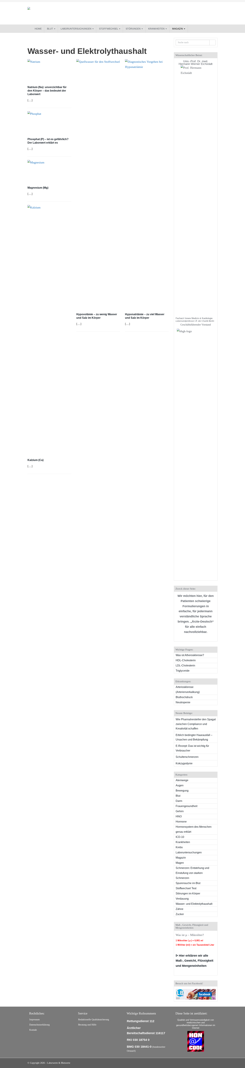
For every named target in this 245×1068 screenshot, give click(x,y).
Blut (50, 28)
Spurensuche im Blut (188, 883)
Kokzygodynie (184, 763)
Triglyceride (183, 670)
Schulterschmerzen (187, 756)
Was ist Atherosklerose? (190, 655)
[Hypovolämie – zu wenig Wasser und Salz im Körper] (98, 184)
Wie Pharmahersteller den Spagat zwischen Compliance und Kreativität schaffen (196, 724)
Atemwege (182, 780)
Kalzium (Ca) (36, 460)
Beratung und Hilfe (87, 1024)
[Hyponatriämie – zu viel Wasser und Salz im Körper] (147, 184)
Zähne (179, 909)
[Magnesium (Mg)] (49, 171)
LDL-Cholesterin (185, 665)
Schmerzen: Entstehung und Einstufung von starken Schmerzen (192, 873)
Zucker (180, 914)
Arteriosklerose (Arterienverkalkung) (188, 689)
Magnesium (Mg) (38, 187)
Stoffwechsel (109, 28)
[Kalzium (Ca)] (49, 330)
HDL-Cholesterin (186, 660)
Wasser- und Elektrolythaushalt (194, 903)
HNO (179, 816)
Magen (180, 862)
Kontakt (33, 1030)
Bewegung (182, 790)
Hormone (181, 821)
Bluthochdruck (184, 697)
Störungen (133, 28)
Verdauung (182, 898)
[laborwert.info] (58, 13)
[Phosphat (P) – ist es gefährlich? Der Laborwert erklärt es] (49, 122)
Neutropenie (183, 702)
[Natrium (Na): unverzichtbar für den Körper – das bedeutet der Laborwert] (49, 70)
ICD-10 (180, 837)
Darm (179, 800)
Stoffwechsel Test (186, 888)
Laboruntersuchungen (76, 28)
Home (38, 28)
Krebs (179, 847)
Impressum (34, 1019)
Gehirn (180, 811)
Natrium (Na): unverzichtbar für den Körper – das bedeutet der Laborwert (47, 91)
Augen (180, 785)
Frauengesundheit (186, 806)
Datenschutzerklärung (39, 1024)
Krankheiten (156, 28)
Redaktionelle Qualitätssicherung (93, 1019)
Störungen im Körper (188, 893)
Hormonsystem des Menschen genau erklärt (194, 829)
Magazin (178, 28)
